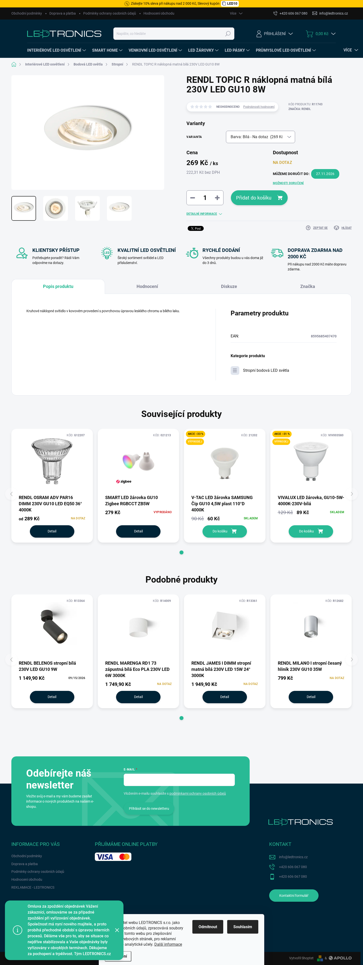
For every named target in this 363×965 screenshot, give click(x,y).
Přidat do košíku (253, 198)
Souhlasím (242, 926)
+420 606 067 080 (293, 867)
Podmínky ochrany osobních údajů (109, 13)
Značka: (299, 109)
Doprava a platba (62, 13)
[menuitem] (57, 50)
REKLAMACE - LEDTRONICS (32, 887)
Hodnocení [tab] (147, 286)
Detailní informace (201, 214)
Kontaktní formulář (293, 896)
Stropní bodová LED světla (266, 370)
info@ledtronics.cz (293, 857)
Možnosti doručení (288, 183)
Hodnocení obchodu (158, 13)
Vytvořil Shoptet (301, 958)
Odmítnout (208, 926)
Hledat (228, 34)
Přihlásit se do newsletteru (149, 809)
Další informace (168, 944)
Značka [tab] (307, 286)
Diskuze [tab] (229, 286)
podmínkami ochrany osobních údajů (197, 793)
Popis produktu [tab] (58, 286)
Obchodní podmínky (26, 13)
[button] (181, 552)
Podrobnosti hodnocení (259, 107)
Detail (52, 531)
